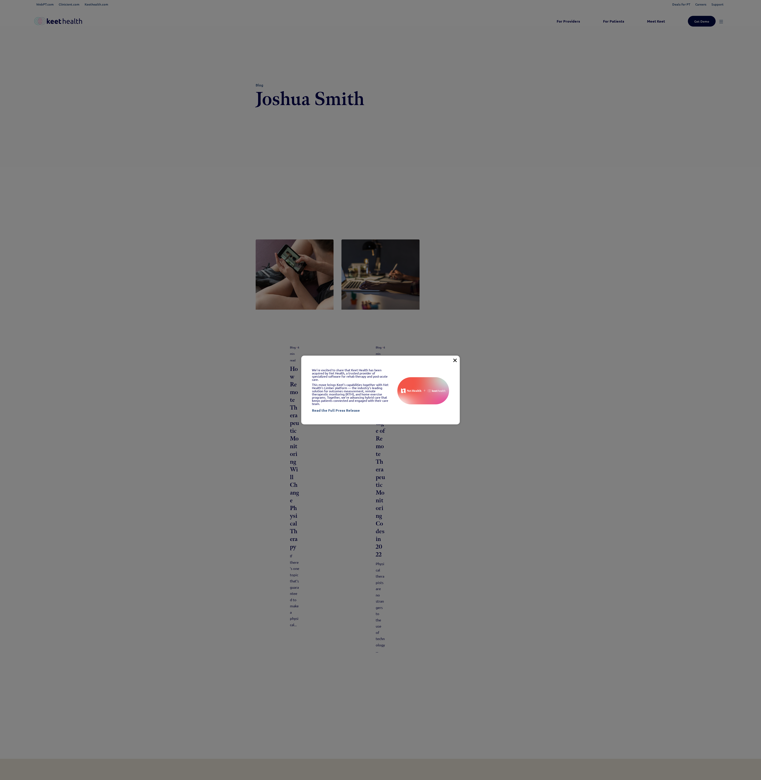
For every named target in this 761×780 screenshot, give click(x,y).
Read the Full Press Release (336, 410)
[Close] (455, 360)
